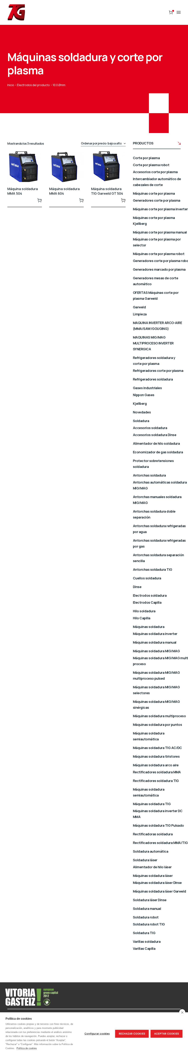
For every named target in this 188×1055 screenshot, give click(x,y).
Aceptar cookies (166, 1033)
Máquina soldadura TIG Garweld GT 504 (107, 191)
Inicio (10, 85)
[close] (182, 1012)
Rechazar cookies (132, 1033)
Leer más (39, 200)
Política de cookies (27, 1048)
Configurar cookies (97, 1033)
